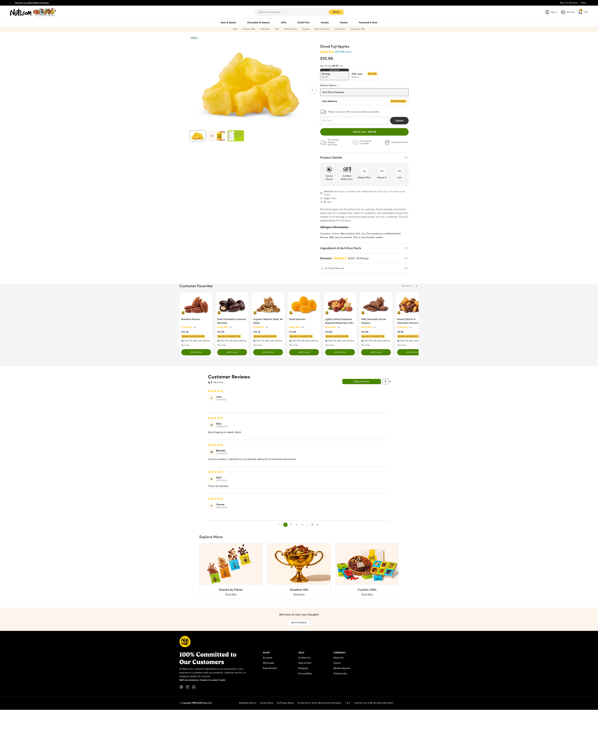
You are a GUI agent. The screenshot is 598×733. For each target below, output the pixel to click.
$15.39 (256, 331)
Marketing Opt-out (247, 703)
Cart (584, 11)
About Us (338, 657)
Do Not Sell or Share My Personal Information (319, 703)
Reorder (571, 12)
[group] (197, 135)
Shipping (303, 668)
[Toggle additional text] (50, 3)
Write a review (361, 381)
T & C (347, 703)
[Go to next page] (318, 525)
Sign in (554, 12)
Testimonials (340, 673)
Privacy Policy (266, 703)
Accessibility (305, 673)
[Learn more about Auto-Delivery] (338, 85)
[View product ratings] (196, 327)
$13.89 (328, 331)
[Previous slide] (10, 3)
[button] (327, 52)
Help (583, 3)
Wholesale (268, 663)
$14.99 (364, 331)
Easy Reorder (270, 668)
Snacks (325, 22)
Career (337, 663)
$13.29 (220, 331)
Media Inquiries (341, 668)
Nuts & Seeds (228, 22)
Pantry (344, 22)
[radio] (334, 74)
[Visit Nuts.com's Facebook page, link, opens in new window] (181, 687)
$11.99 (292, 331)
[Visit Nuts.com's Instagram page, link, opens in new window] (187, 687)
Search (336, 12)
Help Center (304, 663)
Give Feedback (299, 623)
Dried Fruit (304, 22)
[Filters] (385, 381)
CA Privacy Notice (285, 703)
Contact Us (304, 657)
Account (267, 657)
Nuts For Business (569, 3)
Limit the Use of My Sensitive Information (373, 703)
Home (194, 38)
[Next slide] (13, 3)
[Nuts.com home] (33, 12)
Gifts (283, 22)
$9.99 (400, 331)
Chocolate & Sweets (258, 22)
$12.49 (184, 331)
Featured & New (368, 22)
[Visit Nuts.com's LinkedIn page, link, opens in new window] (194, 687)
